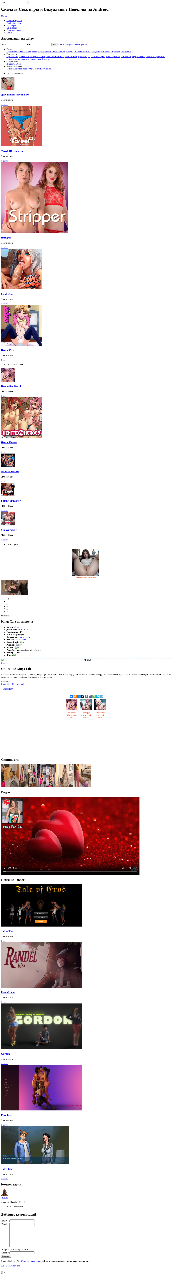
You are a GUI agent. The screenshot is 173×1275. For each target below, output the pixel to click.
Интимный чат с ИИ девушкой (86, 578)
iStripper (6, 237)
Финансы (46, 59)
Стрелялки (115, 52)
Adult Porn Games (14, 23)
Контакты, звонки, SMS (66, 56)
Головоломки (59, 52)
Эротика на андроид (31, 1261)
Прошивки (24, 56)
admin (16, 627)
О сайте (36, 69)
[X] (82, 696)
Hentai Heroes (9, 442)
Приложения (12, 56)
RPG (88, 52)
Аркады (69, 52)
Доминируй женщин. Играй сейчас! (86, 715)
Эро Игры (11, 25)
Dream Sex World (11, 386)
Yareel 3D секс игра (12, 151)
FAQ (30, 69)
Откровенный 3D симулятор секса (71, 715)
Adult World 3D (10, 471)
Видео (24, 69)
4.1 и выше (21, 639)
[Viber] (90, 696)
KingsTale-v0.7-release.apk (12, 684)
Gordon (5, 1053)
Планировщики (98, 56)
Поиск (9, 33)
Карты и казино (45, 52)
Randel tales (8, 992)
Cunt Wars (7, 294)
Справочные (35, 59)
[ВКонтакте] (71, 696)
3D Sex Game (25, 52)
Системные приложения (17, 59)
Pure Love (7, 1115)
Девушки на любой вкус (15, 94)
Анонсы (17, 69)
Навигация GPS (113, 56)
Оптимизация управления (133, 56)
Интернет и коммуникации (42, 56)
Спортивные (80, 52)
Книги (9, 69)
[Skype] (97, 696)
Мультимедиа (84, 56)
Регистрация (81, 44)
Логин (5, 1197)
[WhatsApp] (94, 696)
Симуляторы (97, 52)
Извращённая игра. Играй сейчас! (100, 715)
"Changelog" (7, 689)
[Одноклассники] (75, 696)
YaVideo (16, 1266)
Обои (18, 64)
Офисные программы (155, 56)
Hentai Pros (7, 350)
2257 (3, 1266)
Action (34, 52)
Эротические (12, 52)
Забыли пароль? (67, 44)
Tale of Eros (7, 931)
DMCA (9, 1266)
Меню (4, 16)
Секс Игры (11, 28)
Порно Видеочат (14, 20)
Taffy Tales (7, 1168)
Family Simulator (11, 500)
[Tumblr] (86, 696)
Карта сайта (45, 69)
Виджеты (10, 64)
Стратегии (126, 52)
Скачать (4, 104)
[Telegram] (101, 696)
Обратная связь (13, 30)
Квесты (106, 52)
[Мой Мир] (79, 696)
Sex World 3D (9, 529)
